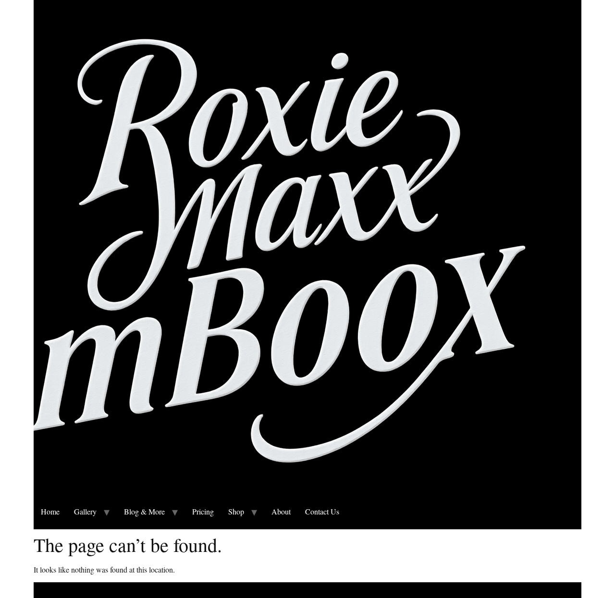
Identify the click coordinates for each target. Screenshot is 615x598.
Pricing (203, 511)
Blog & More (144, 511)
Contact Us (322, 511)
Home (50, 511)
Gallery (85, 511)
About (281, 511)
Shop (236, 511)
